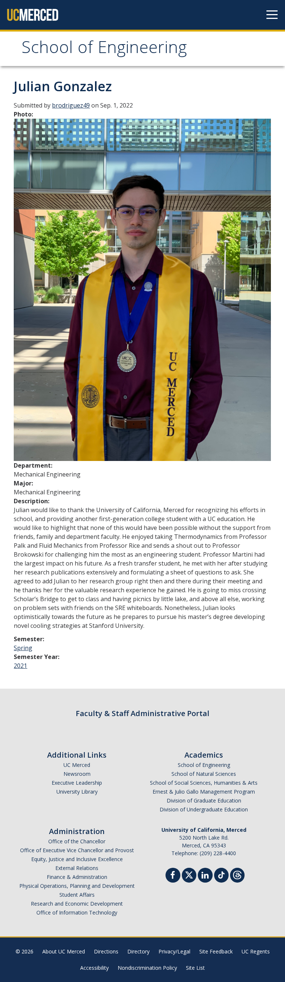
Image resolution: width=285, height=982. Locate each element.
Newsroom (77, 773)
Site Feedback (216, 951)
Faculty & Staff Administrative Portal (142, 713)
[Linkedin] (205, 876)
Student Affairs (77, 894)
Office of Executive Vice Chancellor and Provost (77, 850)
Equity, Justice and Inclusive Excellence (77, 859)
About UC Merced (63, 951)
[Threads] (237, 874)
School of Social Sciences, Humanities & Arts (204, 782)
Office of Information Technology (76, 912)
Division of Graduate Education (204, 800)
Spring (23, 648)
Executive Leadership (77, 782)
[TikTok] (221, 874)
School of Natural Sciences (203, 773)
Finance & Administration (77, 876)
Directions (106, 951)
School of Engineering (104, 49)
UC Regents (256, 951)
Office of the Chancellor (76, 841)
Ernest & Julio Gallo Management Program (204, 791)
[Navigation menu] (272, 14)
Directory (138, 951)
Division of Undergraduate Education (204, 809)
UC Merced (76, 764)
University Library (77, 791)
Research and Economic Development (77, 903)
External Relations (76, 867)
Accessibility (94, 967)
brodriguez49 (71, 105)
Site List (195, 967)
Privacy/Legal (174, 951)
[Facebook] (172, 876)
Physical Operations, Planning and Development (77, 885)
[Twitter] (189, 874)
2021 (20, 666)
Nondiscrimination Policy (147, 967)
